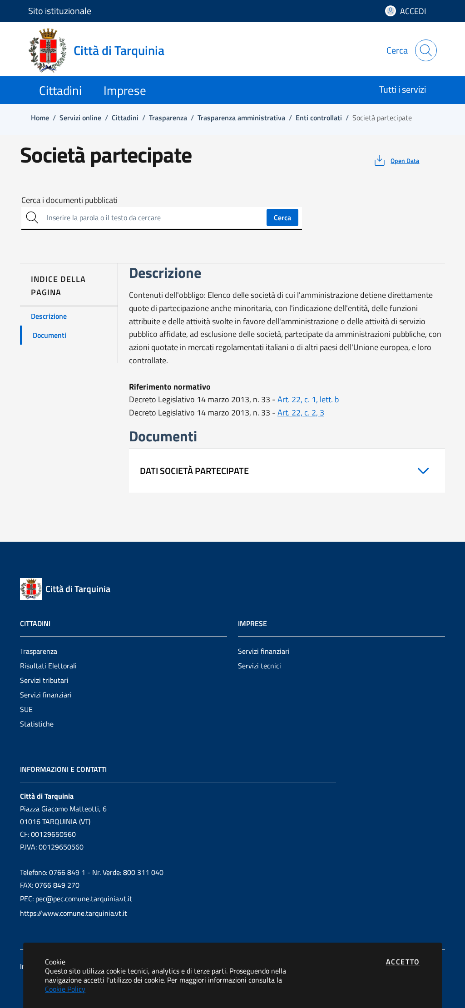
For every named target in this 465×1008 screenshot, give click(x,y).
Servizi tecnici (259, 665)
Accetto (403, 961)
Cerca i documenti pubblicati (69, 200)
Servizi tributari (44, 680)
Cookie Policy (65, 988)
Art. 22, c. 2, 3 (300, 412)
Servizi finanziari (46, 694)
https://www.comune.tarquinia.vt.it (73, 913)
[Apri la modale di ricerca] (426, 50)
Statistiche (37, 723)
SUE (26, 709)
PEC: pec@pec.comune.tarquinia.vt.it (76, 898)
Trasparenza (38, 651)
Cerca (282, 217)
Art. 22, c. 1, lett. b (308, 399)
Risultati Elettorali (48, 665)
